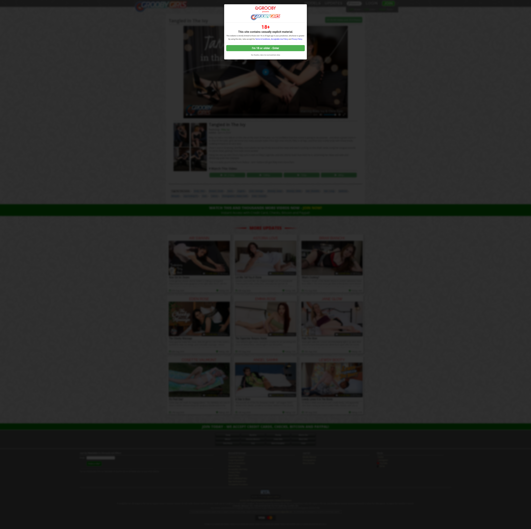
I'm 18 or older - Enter (265, 48)
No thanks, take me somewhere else (265, 55)
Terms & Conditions (262, 39)
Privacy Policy (297, 39)
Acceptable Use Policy (279, 39)
